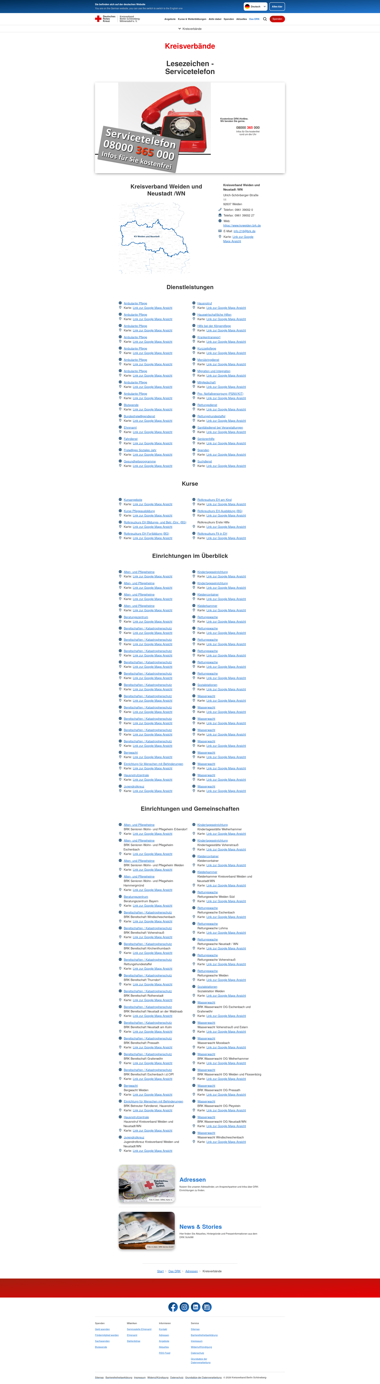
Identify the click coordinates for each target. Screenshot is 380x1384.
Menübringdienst (208, 359)
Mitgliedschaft (206, 382)
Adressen (192, 1179)
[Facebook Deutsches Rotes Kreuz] (173, 1307)
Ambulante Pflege (135, 303)
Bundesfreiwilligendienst (139, 416)
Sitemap (195, 1329)
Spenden (229, 19)
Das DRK (254, 19)
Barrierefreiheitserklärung (204, 1335)
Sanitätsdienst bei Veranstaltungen (220, 427)
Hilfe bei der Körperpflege (214, 326)
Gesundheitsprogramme (140, 461)
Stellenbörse (133, 1341)
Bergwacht (131, 752)
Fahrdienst (131, 438)
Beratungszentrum (136, 617)
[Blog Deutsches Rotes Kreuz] (207, 1307)
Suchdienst (204, 461)
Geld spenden (102, 1329)
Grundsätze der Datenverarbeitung (200, 1360)
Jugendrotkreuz (134, 786)
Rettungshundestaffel (211, 416)
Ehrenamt (130, 427)
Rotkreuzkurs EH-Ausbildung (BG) (220, 511)
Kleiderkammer (207, 605)
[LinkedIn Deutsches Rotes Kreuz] (195, 1307)
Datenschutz (197, 1353)
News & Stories (200, 1226)
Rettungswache (207, 617)
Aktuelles (241, 19)
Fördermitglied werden (107, 1335)
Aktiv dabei (215, 19)
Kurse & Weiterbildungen (192, 19)
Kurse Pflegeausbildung (139, 511)
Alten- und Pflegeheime (139, 572)
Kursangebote (133, 499)
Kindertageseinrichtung (212, 572)
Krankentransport (208, 337)
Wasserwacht (206, 696)
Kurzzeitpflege (206, 348)
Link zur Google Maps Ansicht (238, 238)
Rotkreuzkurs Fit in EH (212, 533)
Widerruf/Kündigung (201, 1347)
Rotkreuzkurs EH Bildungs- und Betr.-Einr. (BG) (155, 522)
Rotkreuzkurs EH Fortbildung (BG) (146, 533)
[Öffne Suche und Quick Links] (265, 19)
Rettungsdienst (207, 405)
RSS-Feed (164, 1353)
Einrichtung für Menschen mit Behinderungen (153, 764)
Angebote (170, 19)
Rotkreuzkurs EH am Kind (214, 499)
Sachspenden (102, 1341)
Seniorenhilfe (205, 438)
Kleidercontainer (208, 594)
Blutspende (131, 405)
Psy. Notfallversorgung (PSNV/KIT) (220, 393)
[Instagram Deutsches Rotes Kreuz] (184, 1307)
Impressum (196, 1341)
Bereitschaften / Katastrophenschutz (148, 628)
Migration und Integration (213, 371)
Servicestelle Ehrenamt (139, 1329)
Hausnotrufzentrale (136, 775)
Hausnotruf (204, 303)
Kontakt (163, 1329)
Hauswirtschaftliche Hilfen (214, 314)
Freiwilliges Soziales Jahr (140, 450)
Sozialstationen (207, 684)
